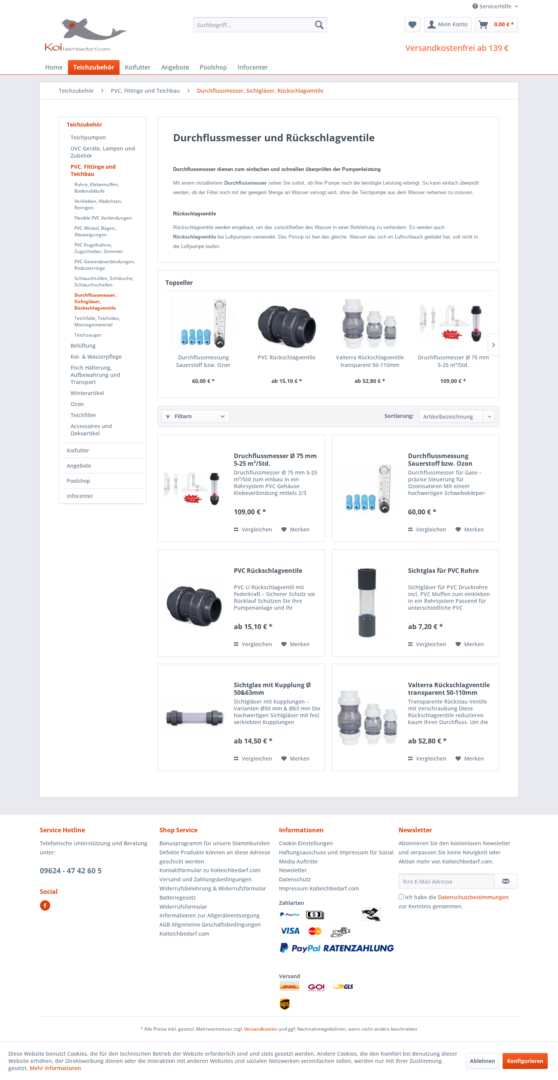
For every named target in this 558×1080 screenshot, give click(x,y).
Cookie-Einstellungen (306, 843)
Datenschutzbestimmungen (473, 897)
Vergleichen (256, 529)
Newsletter (293, 870)
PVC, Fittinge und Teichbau (93, 170)
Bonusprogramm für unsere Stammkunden (214, 843)
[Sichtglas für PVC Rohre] (368, 603)
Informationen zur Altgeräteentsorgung (209, 915)
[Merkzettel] (412, 24)
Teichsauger (87, 335)
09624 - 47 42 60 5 (71, 871)
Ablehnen (482, 1060)
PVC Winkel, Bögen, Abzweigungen (95, 231)
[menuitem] (260, 24)
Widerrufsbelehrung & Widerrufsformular (212, 888)
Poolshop (78, 480)
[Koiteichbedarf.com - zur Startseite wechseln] (87, 34)
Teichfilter (83, 415)
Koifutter (78, 450)
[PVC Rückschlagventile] (287, 323)
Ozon (77, 404)
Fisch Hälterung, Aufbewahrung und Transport (95, 375)
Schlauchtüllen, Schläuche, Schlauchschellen (104, 281)
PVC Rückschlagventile (286, 357)
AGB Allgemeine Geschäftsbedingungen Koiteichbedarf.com (210, 929)
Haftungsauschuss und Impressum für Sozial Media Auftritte (336, 857)
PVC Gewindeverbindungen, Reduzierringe (104, 264)
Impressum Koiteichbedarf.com (319, 888)
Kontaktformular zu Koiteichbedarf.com (209, 870)
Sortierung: (399, 415)
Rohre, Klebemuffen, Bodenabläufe (96, 187)
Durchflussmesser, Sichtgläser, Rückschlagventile (95, 301)
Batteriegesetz (177, 897)
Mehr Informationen (55, 1068)
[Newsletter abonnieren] (506, 881)
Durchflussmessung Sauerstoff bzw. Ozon (203, 361)
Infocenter (80, 496)
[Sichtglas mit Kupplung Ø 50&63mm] (194, 717)
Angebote (79, 465)
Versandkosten (260, 1029)
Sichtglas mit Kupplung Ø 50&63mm (272, 688)
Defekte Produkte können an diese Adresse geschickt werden (214, 857)
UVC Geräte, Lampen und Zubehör (103, 152)
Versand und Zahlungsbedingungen (205, 879)
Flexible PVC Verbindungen (103, 218)
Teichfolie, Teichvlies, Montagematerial (97, 321)
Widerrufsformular (183, 906)
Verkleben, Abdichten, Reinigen (98, 204)
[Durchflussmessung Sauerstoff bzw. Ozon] (203, 323)
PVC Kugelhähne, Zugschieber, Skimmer (98, 248)
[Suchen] (319, 24)
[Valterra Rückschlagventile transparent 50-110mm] (370, 323)
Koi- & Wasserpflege (96, 356)
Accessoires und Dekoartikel (91, 429)
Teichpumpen (88, 137)
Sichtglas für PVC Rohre (443, 571)
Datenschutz (295, 879)
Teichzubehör (84, 124)
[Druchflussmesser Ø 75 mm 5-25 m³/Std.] (454, 323)
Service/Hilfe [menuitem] (495, 6)
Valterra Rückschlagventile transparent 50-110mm (370, 361)
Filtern (182, 416)
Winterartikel (87, 393)
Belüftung (83, 345)
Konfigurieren (525, 1060)
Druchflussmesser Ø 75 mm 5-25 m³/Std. (453, 361)
